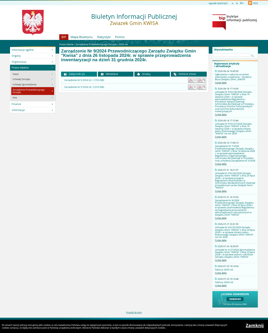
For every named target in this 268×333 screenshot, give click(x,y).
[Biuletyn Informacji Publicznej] (234, 29)
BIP (63, 37)
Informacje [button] (18, 110)
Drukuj (145, 74)
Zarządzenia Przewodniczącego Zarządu (96, 44)
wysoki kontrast (218, 3)
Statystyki (104, 37)
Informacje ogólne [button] (23, 50)
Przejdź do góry (134, 312)
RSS (255, 3)
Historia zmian (187, 74)
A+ (242, 3)
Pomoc (120, 37)
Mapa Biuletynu (82, 37)
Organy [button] (16, 55)
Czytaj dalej (221, 82)
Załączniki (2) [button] (76, 74)
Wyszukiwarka (223, 49)
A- (233, 3)
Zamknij (255, 325)
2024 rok (123, 44)
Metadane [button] (111, 74)
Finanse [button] (16, 104)
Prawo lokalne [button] (20, 67)
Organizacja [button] (19, 61)
